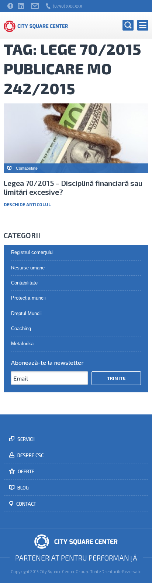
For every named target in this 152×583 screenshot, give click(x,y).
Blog (22, 488)
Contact (25, 504)
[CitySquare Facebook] (10, 6)
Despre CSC (30, 455)
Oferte (25, 471)
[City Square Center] (36, 25)
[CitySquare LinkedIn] (20, 6)
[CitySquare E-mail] (35, 6)
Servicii (25, 439)
